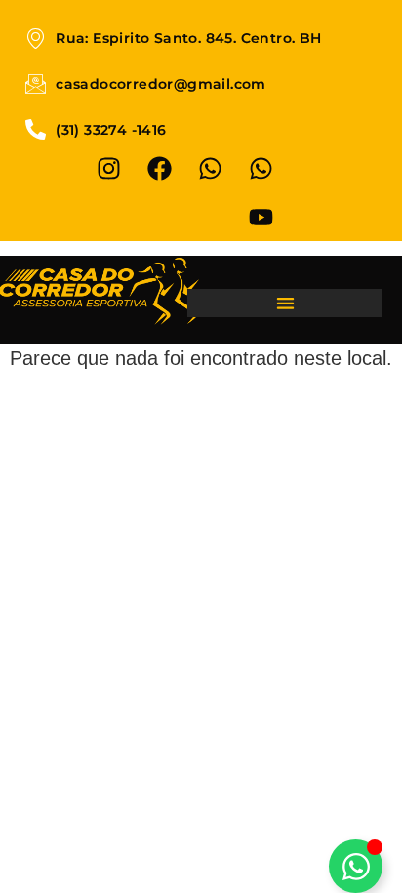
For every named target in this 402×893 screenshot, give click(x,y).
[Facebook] (160, 167)
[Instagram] (109, 167)
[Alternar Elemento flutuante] (355, 866)
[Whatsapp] (210, 167)
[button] (284, 303)
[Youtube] (261, 216)
